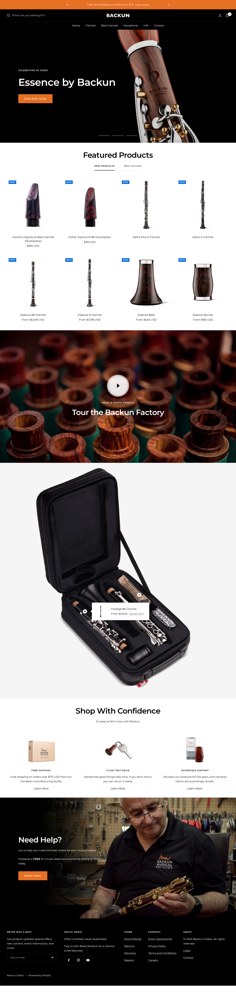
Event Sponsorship (160, 939)
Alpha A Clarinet (202, 237)
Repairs (129, 960)
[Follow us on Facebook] (69, 960)
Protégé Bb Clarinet (124, 609)
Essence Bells (146, 314)
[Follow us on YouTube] (88, 960)
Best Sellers (133, 166)
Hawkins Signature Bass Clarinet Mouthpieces (33, 239)
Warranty (130, 953)
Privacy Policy (157, 946)
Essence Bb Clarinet (33, 314)
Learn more (128, 4)
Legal (186, 950)
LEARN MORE (34, 108)
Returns (129, 946)
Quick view (137, 613)
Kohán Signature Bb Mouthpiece (90, 237)
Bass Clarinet (109, 25)
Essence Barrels (203, 314)
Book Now (32, 875)
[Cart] (227, 15)
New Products (104, 166)
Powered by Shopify (40, 975)
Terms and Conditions (162, 953)
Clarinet (91, 25)
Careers (153, 960)
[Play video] (118, 386)
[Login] (219, 15)
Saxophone (131, 25)
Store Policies (132, 939)
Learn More (41, 788)
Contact (159, 25)
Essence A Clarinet (90, 314)
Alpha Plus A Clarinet (146, 237)
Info (145, 25)
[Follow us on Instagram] (78, 960)
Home (76, 25)
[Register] (52, 957)
